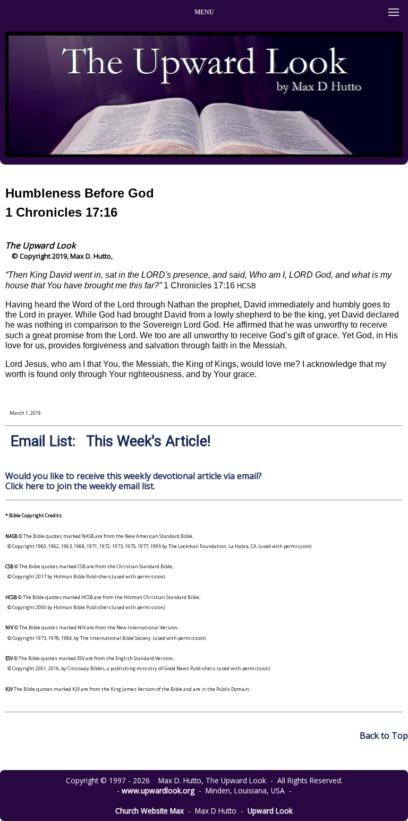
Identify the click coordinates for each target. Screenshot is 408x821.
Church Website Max (149, 811)
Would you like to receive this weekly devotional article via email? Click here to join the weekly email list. (133, 481)
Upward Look (270, 811)
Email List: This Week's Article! (110, 441)
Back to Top (384, 735)
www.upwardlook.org (158, 790)
